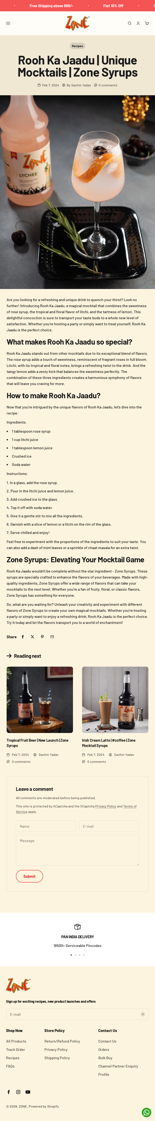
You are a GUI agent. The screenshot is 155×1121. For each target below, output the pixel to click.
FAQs (10, 1066)
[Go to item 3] (79, 955)
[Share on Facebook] (22, 637)
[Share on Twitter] (32, 637)
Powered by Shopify (44, 1106)
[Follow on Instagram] (18, 1092)
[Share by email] (52, 637)
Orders (103, 1049)
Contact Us (107, 1041)
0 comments (108, 85)
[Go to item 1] (71, 955)
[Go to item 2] (75, 955)
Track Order (15, 1049)
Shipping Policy (57, 1057)
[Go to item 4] (83, 955)
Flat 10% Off (97, 5)
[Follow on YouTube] (27, 1092)
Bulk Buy (105, 1057)
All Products (16, 1041)
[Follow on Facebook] (8, 1092)
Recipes (77, 46)
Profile (103, 1074)
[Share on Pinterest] (42, 637)
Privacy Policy (105, 806)
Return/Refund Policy (62, 1041)
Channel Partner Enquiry (118, 1066)
